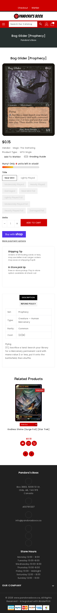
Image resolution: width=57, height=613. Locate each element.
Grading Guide (37, 156)
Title (4, 172)
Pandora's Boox (28, 40)
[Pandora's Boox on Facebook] (23, 3)
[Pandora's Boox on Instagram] (28, 3)
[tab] (28, 297)
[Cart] (53, 24)
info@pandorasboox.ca (28, 520)
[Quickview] (22, 443)
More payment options (14, 241)
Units (5, 218)
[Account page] (47, 24)
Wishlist (35, 7)
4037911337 (28, 506)
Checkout (23, 7)
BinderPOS (45, 601)
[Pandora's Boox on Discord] (34, 3)
